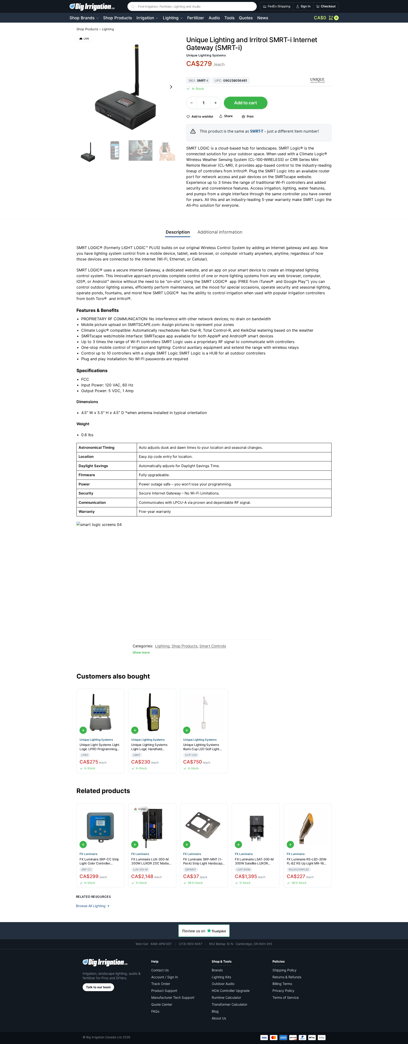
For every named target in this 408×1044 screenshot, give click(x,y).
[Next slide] (171, 87)
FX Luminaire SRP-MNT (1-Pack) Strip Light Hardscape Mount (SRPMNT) (203, 861)
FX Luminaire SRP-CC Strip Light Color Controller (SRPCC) (99, 861)
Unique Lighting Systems (206, 55)
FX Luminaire (88, 854)
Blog (215, 1011)
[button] (326, 17)
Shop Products (87, 29)
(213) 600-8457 (190, 944)
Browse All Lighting (91, 906)
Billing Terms (282, 984)
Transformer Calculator (229, 1004)
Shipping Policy (284, 970)
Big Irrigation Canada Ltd (104, 1037)
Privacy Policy (283, 991)
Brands (217, 970)
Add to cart (245, 102)
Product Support (164, 991)
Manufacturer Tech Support (172, 997)
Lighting (108, 29)
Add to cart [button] (83, 730)
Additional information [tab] (219, 232)
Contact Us (160, 970)
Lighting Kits (221, 977)
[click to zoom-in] (127, 87)
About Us (219, 1018)
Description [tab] (178, 232)
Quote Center (161, 1004)
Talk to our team (98, 987)
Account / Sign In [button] (164, 977)
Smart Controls (212, 646)
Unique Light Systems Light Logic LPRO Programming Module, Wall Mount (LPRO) (99, 747)
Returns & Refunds (286, 977)
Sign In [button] (306, 6)
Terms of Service (285, 997)
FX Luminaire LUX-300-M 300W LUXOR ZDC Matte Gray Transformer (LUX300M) (150, 861)
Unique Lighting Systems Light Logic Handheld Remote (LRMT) (149, 747)
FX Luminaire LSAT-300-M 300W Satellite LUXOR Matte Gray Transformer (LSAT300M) (254, 861)
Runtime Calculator (226, 997)
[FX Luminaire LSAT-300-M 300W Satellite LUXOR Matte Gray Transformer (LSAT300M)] (256, 827)
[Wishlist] (118, 695)
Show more (141, 652)
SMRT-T (256, 131)
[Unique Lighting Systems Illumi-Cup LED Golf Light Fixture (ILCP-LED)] (204, 713)
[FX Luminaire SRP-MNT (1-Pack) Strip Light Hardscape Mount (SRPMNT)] (204, 827)
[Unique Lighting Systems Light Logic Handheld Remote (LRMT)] (152, 713)
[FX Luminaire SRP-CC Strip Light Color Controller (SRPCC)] (100, 827)
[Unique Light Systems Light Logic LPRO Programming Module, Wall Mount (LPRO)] (100, 713)
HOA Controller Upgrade (231, 991)
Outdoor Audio (223, 984)
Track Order (160, 984)
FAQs (155, 1011)
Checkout (328, 6)
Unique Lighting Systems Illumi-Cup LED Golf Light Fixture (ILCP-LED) (201, 747)
